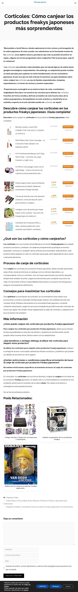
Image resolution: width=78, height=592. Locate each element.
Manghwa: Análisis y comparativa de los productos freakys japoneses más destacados (39, 507)
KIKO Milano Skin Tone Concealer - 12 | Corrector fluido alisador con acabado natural (30, 143)
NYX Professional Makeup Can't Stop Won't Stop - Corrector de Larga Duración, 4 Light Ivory (29, 157)
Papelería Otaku (12, 498)
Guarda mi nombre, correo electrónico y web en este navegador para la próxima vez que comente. (39, 567)
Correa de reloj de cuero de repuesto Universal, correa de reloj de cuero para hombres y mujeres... (30, 199)
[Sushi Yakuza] (40, 3)
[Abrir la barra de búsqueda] (2, 3)
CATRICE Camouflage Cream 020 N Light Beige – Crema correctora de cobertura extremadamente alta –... (29, 170)
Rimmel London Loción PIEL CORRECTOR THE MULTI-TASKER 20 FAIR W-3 (29, 130)
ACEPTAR (42, 586)
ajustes (26, 590)
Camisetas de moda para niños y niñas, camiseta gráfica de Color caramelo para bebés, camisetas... (28, 226)
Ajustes (68, 586)
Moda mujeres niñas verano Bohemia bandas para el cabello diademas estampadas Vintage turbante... (29, 186)
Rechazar (56, 586)
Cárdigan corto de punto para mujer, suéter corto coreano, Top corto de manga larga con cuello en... (29, 212)
